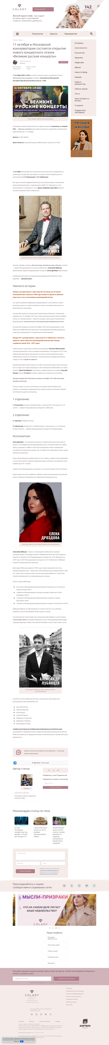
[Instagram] (79, 886)
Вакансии (31, 1021)
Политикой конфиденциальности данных (67, 982)
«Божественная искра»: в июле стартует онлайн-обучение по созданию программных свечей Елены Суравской (59, 835)
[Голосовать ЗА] (49, 770)
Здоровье (79, 58)
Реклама (57, 1021)
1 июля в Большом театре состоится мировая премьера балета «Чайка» (40, 832)
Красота (53, 34)
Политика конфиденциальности (75, 993)
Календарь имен (53, 957)
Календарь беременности (52, 938)
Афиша (78, 67)
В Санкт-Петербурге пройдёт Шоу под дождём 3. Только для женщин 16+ (21, 832)
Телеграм (44, 763)
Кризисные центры (71, 1002)
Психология (37, 34)
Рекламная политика (72, 999)
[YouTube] (87, 886)
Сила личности (81, 48)
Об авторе (26, 788)
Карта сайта (69, 1004)
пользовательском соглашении (48, 874)
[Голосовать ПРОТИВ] (53, 770)
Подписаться (63, 62)
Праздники (51, 963)
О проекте (79, 105)
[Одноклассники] (72, 886)
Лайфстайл (79, 62)
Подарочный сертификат (80, 111)
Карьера (78, 77)
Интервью (79, 43)
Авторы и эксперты (44, 1021)
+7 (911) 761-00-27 (39, 1037)
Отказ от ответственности (73, 996)
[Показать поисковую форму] (91, 34)
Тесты (77, 94)
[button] (49, 928)
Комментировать (25, 871)
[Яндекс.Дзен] (94, 886)
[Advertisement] (40, 158)
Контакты (21, 1021)
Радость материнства (80, 83)
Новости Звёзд (81, 72)
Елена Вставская (25, 61)
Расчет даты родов (54, 945)
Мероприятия (71, 34)
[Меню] (17, 34)
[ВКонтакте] (64, 886)
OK (22, 1041)
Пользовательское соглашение (75, 991)
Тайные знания (81, 89)
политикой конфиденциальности (49, 870)
